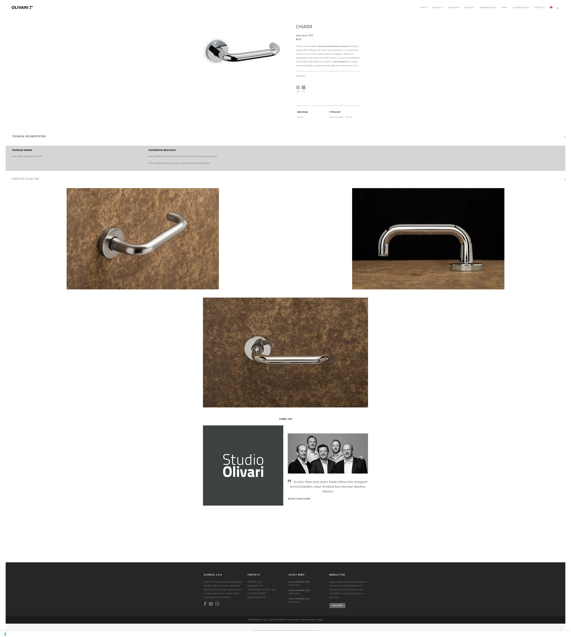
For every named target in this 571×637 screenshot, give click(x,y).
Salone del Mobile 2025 (299, 590)
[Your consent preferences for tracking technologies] (5, 634)
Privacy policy (293, 619)
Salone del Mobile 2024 (299, 598)
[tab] (285, 137)
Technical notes (308, 619)
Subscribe (337, 605)
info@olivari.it (259, 597)
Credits (320, 619)
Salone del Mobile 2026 (299, 581)
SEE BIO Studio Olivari (299, 498)
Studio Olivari (302, 35)
